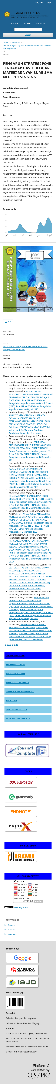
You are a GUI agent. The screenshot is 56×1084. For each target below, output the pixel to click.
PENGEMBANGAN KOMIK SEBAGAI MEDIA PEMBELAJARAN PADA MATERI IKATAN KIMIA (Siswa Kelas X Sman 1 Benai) (30, 629)
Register (39, 2)
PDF (9, 321)
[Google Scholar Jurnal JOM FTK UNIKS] (22, 963)
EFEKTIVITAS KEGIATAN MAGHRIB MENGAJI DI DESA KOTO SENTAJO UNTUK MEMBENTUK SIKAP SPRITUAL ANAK (30, 516)
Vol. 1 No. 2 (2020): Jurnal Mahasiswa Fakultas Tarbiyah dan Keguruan (27, 47)
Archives (27, 23)
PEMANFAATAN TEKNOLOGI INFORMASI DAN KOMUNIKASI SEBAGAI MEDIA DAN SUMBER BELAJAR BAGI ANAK (31, 396)
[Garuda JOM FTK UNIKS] (22, 975)
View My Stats (21, 907)
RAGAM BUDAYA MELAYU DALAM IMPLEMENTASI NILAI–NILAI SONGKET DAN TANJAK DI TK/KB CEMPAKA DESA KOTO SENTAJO (28, 473)
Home (5, 42)
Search (28, 35)
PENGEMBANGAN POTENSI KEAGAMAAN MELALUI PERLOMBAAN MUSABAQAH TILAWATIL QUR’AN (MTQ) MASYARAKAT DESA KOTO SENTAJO (29, 545)
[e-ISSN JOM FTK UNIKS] (15, 1008)
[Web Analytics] (8, 907)
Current (15, 23)
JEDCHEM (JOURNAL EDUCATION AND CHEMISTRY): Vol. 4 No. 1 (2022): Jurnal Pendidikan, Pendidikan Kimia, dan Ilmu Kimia (29, 429)
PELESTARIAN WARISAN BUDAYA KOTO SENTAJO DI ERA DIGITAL (28, 497)
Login (49, 2)
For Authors (9, 929)
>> (17, 644)
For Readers (9, 925)
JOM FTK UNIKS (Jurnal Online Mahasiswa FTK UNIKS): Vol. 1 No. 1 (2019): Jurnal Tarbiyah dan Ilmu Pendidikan (30, 636)
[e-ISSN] (22, 987)
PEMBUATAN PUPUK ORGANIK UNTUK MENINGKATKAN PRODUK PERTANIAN (30, 445)
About (39, 23)
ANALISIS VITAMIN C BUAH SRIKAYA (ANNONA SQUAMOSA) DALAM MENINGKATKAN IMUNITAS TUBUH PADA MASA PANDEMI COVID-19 (29, 420)
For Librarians (10, 934)
